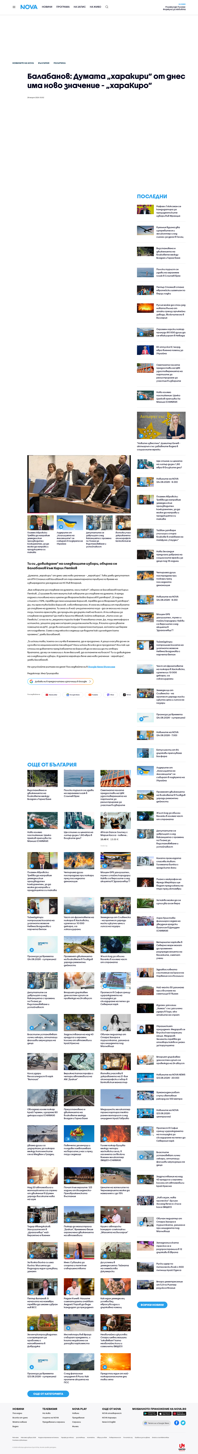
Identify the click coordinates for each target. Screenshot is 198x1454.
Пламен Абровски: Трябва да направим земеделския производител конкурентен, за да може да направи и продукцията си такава (42, 881)
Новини (47, 6)
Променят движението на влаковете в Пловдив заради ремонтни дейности (78, 960)
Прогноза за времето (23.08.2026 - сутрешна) (41, 1375)
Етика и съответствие (160, 1437)
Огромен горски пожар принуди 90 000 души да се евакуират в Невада (170, 332)
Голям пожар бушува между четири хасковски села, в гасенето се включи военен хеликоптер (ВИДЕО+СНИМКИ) (112, 1152)
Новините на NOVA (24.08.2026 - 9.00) (167, 480)
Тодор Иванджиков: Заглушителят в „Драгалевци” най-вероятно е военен (39, 1230)
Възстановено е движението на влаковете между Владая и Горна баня (39, 794)
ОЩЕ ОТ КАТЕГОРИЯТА (48, 1393)
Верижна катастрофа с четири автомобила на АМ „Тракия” (78, 1076)
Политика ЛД (128, 1437)
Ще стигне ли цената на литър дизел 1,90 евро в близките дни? (78, 835)
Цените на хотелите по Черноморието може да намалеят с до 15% (115, 1190)
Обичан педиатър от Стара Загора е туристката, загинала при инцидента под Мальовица (114, 1040)
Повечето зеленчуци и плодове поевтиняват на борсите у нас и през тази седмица (78, 1149)
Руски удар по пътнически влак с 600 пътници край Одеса (170, 1266)
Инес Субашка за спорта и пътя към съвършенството (75, 1265)
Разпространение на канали (48, 1437)
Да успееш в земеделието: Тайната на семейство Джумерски (114, 1266)
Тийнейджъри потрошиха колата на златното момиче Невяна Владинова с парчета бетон (41, 923)
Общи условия (102, 1437)
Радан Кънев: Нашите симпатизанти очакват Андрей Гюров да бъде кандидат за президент (78, 1303)
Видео (15, 1426)
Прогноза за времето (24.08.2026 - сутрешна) (41, 957)
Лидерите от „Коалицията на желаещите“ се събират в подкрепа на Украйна (170, 774)
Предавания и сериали (53, 1422)
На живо (95, 6)
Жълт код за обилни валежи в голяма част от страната (113, 959)
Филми (75, 1426)
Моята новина (20, 1422)
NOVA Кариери (109, 1417)
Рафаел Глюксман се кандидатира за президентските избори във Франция (168, 211)
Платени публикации (19, 1440)
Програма (63, 6)
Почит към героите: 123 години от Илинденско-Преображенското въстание (78, 1191)
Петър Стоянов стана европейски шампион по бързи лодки (170, 290)
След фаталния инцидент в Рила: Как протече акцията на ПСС (76, 1378)
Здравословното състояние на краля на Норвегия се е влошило (170, 972)
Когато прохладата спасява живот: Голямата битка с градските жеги (168, 863)
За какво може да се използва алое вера (168, 902)
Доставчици (80, 1437)
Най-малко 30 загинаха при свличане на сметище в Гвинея (170, 990)
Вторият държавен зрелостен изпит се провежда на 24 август (78, 995)
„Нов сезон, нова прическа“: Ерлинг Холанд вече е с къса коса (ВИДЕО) (168, 1202)
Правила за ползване (142, 1437)
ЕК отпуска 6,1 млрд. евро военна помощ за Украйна (169, 350)
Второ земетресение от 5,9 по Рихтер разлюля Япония (169, 1284)
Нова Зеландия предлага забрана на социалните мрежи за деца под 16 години (169, 556)
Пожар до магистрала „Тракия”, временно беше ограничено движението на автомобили (79, 1230)
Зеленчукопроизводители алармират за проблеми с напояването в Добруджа (42, 1340)
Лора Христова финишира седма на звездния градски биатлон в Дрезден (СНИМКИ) (168, 924)
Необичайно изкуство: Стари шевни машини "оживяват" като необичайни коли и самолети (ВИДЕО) (114, 1340)
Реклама (15, 1437)
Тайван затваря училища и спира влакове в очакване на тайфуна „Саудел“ (169, 535)
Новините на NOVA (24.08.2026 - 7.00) (167, 734)
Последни (17, 1413)
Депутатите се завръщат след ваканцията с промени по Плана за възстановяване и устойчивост (41, 999)
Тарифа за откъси (67, 1437)
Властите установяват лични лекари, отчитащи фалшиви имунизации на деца (42, 1038)
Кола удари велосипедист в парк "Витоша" (40, 1076)
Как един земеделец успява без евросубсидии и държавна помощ (112, 1303)
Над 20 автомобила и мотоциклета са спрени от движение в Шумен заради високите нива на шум (42, 1193)
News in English (109, 1422)
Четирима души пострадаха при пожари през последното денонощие (79, 876)
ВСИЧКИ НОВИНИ (152, 1304)
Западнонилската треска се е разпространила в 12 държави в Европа (169, 1247)
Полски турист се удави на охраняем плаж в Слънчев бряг (79, 793)
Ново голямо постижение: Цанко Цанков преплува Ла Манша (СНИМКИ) (39, 836)
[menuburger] (14, 6)
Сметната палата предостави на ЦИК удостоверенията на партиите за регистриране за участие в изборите (113, 797)
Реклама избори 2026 (28, 1437)
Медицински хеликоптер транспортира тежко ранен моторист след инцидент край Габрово (115, 1113)
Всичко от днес (20, 1417)
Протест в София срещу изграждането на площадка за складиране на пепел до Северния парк (115, 998)
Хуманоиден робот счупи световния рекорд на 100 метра (169, 1095)
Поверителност (115, 1437)
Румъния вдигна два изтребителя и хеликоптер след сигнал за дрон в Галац (169, 232)
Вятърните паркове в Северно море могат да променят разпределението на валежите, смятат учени (169, 950)
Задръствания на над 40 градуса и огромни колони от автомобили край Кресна (78, 1038)
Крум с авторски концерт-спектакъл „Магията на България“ (114, 1229)
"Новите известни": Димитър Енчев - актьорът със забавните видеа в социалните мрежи (158, 446)
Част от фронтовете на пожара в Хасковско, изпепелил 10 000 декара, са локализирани (79, 923)
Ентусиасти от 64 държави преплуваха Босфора (169, 752)
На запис (80, 6)
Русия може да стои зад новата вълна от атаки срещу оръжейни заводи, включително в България (170, 311)
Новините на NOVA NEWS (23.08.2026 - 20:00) (170, 1076)
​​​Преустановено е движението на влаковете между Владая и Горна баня (76, 1113)
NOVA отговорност (112, 1413)
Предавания (78, 1417)
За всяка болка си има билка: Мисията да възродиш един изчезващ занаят (42, 1266)
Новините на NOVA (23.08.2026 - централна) (167, 1113)
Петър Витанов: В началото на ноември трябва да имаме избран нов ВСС (42, 1303)
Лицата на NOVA (50, 1417)
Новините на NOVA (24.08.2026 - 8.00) (167, 598)
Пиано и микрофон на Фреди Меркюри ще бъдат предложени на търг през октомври (169, 884)
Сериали (76, 1422)
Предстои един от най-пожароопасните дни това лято (114, 1376)
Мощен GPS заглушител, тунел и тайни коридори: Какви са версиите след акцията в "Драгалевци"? (115, 876)
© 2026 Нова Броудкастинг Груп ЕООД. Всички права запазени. (34, 1447)
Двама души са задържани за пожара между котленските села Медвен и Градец (41, 1149)
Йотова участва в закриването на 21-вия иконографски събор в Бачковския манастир (114, 1077)
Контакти (91, 1437)
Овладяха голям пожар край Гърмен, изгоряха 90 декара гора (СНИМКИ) (42, 1112)
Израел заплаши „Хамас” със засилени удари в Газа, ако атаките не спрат (169, 1010)
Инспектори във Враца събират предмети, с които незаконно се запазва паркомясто (77, 1339)
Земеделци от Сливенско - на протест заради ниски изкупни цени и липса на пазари (115, 921)
